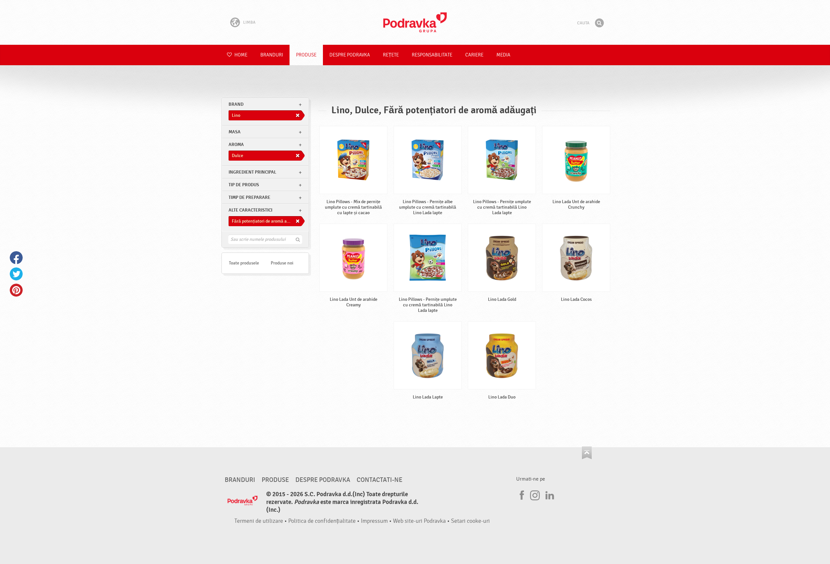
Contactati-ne (379, 480)
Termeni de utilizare (258, 521)
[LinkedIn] (549, 494)
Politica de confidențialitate (322, 521)
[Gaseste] (599, 23)
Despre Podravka (349, 55)
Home (240, 55)
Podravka (415, 22)
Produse (306, 55)
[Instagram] (535, 494)
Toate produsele (244, 263)
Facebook (16, 257)
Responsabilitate (432, 55)
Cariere (474, 55)
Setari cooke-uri (470, 521)
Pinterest (16, 290)
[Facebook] (521, 494)
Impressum (374, 521)
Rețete (391, 55)
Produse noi (282, 263)
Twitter (16, 273)
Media (503, 55)
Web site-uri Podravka (419, 521)
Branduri (271, 55)
